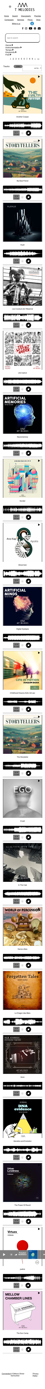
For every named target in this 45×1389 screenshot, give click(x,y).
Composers (9, 19)
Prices (30, 19)
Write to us (16, 23)
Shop (38, 19)
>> (38, 58)
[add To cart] (28, 133)
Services (20, 19)
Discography (26, 16)
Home (6, 16)
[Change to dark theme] (10, 6)
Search (15, 16)
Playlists (37, 16)
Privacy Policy (35, 1374)
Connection (6, 1373)
